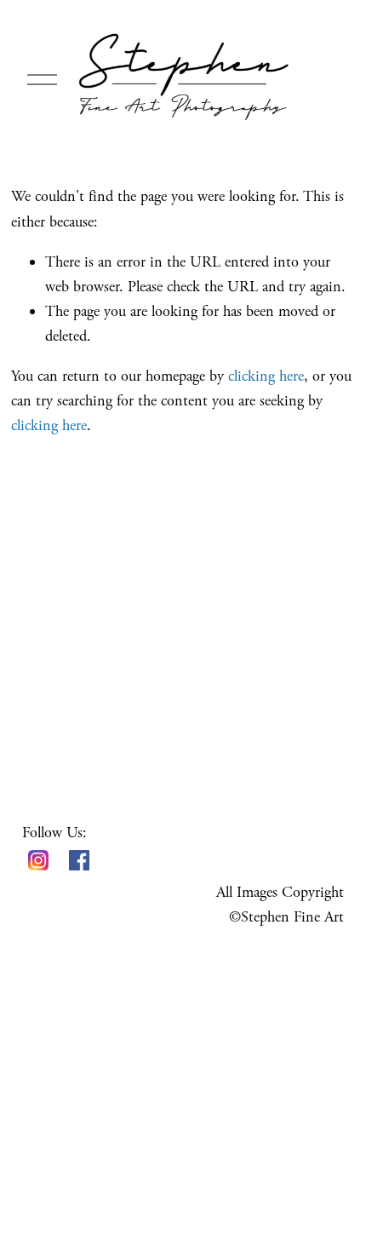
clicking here (266, 376)
